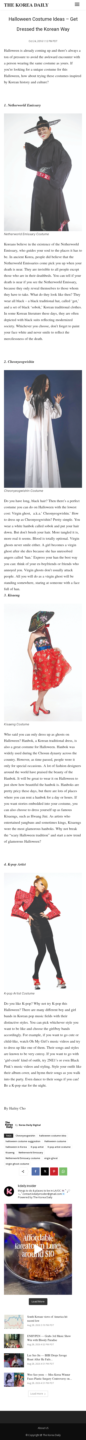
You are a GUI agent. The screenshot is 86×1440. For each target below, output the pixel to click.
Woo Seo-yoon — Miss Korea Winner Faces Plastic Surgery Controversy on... (49, 1376)
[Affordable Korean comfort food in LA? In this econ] (38, 1249)
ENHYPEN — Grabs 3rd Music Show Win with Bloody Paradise (49, 1338)
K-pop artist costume (59, 1146)
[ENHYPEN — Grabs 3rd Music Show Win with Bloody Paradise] (14, 1341)
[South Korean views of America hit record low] (14, 1322)
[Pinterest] (54, 1171)
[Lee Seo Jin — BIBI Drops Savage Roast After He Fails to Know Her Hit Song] (14, 1360)
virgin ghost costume (17, 1163)
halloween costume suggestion (23, 1141)
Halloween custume (55, 1141)
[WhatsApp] (63, 1171)
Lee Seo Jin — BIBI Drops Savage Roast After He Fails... (47, 1357)
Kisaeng (10, 1152)
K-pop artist (37, 1146)
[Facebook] (36, 1171)
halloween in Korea (16, 1146)
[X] (45, 1171)
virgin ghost (51, 1158)
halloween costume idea (52, 1135)
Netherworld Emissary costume (23, 1158)
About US (43, 1428)
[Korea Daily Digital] (9, 1125)
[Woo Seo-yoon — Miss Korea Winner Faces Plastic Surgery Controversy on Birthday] (14, 1380)
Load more (36, 1393)
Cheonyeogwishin (25, 1135)
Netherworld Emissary (31, 1152)
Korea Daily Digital (30, 1124)
